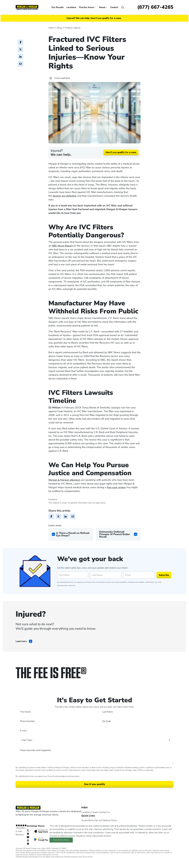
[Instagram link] (28, 840)
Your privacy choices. (61, 840)
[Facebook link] (28, 833)
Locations (71, 7)
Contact (114, 7)
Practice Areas (86, 7)
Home (51, 27)
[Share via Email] (20, 64)
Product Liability (72, 27)
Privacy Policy (91, 582)
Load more (21, 641)
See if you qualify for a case (121, 152)
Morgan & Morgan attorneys (64, 480)
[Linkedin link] (28, 843)
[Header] (27, 7)
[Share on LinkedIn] (20, 56)
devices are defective (65, 195)
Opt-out (98, 820)
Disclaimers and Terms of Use (81, 857)
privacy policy (74, 776)
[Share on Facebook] (20, 42)
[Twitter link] (28, 830)
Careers (95, 812)
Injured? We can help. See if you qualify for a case (94, 18)
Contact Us (104, 812)
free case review (116, 487)
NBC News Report (62, 245)
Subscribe (164, 575)
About (102, 7)
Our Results (57, 7)
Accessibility (87, 820)
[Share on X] (20, 49)
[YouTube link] (28, 836)
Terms (50, 776)
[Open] (122, 7)
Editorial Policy (110, 820)
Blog (59, 27)
